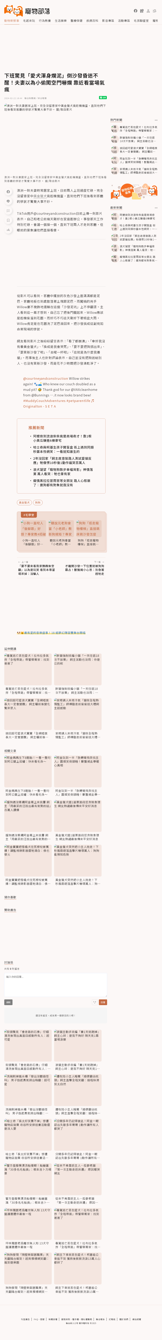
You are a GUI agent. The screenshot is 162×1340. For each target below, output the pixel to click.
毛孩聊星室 (141, 20)
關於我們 (123, 1319)
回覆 (103, 1002)
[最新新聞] (156, 208)
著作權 (75, 1319)
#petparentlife (78, 400)
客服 (42, 1319)
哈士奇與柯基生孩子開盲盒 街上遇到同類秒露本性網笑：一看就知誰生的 (63, 449)
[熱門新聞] (156, 120)
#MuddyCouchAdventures (44, 400)
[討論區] (8, 211)
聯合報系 (100, 1319)
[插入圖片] (95, 1002)
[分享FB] (8, 191)
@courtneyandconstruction (45, 378)
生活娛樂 (61, 20)
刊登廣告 (25, 1319)
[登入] (148, 11)
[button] (135, 11)
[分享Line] (8, 201)
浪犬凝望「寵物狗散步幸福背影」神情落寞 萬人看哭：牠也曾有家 (63, 471)
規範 (8, 1002)
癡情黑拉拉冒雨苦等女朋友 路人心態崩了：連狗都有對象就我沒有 (61, 482)
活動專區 (124, 20)
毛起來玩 (29, 20)
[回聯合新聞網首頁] (13, 11)
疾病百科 (92, 20)
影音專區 (108, 20)
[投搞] (142, 11)
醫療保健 (77, 20)
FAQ (36, 1319)
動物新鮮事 (11, 20)
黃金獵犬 (24, 502)
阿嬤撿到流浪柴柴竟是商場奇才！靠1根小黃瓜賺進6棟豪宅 (62, 438)
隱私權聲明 (86, 1319)
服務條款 (65, 1319)
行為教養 (45, 20)
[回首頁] (27, 11)
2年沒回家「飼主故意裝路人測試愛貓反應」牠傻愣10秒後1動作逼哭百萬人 (62, 460)
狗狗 (37, 502)
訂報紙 (112, 1319)
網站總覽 (136, 1319)
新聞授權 (53, 1319)
